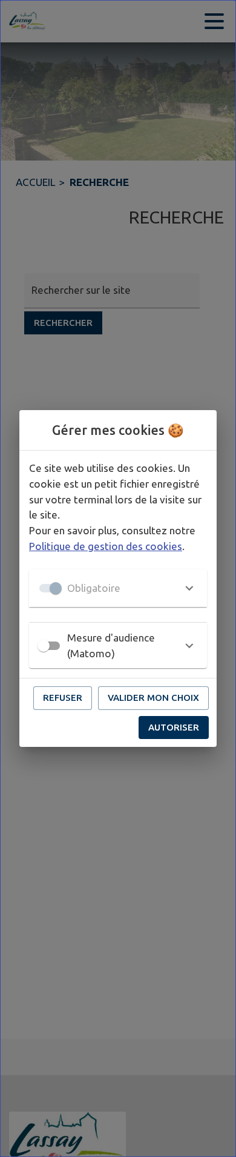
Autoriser (173, 727)
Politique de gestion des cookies (105, 546)
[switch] (43, 645)
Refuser (62, 697)
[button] (118, 588)
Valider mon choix (153, 697)
